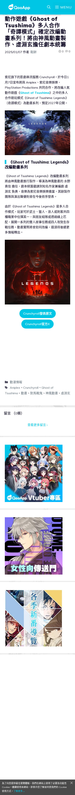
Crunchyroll (30, 387)
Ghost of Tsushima (34, 93)
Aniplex (15, 387)
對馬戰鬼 (36, 393)
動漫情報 (16, 382)
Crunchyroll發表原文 (37, 313)
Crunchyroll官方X (37, 324)
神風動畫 (52, 393)
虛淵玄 (65, 393)
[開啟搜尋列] (49, 7)
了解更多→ (19, 791)
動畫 (24, 393)
